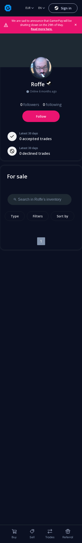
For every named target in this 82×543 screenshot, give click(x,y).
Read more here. (41, 29)
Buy (14, 537)
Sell (32, 537)
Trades (49, 537)
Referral (67, 537)
